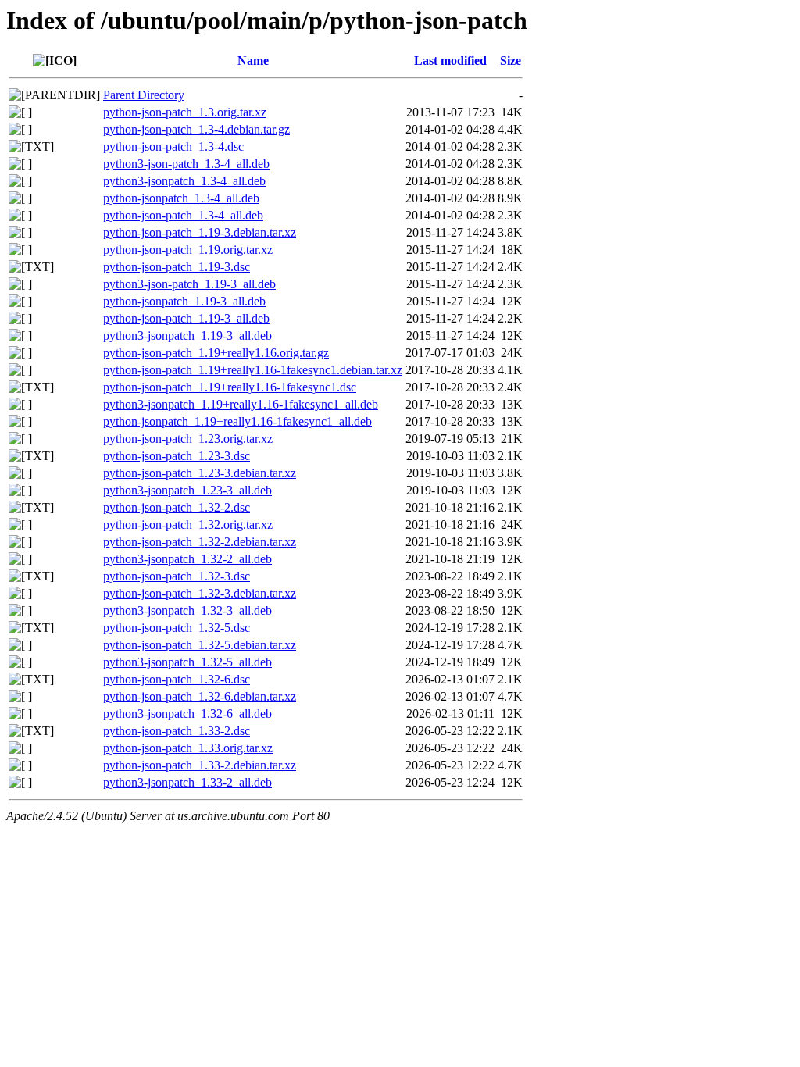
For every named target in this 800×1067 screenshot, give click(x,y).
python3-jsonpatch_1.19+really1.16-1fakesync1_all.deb (240, 404)
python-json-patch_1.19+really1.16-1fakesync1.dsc (229, 387)
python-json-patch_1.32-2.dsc (176, 507)
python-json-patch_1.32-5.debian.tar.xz (199, 644)
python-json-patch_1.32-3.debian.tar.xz (199, 593)
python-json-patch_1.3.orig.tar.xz (184, 112)
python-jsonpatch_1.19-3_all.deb (184, 301)
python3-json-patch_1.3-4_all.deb (186, 163)
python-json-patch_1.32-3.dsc (176, 576)
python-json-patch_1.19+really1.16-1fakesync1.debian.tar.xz (252, 369)
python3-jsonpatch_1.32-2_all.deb (187, 559)
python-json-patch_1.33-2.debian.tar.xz (199, 765)
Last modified (450, 60)
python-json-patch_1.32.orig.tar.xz (188, 524)
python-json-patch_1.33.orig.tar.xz (188, 748)
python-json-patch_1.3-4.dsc (173, 146)
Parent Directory (143, 95)
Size (510, 60)
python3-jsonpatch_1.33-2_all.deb (187, 782)
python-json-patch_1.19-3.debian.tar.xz (199, 232)
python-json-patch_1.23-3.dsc (176, 455)
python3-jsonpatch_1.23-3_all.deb (187, 490)
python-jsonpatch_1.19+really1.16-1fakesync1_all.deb (237, 421)
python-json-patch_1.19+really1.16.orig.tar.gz (216, 352)
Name (253, 60)
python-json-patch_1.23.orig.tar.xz (188, 438)
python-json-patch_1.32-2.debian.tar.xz (199, 541)
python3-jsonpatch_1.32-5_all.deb (187, 662)
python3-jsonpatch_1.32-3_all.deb (187, 610)
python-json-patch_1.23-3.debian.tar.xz (199, 473)
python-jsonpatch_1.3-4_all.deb (181, 198)
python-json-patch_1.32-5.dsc (176, 627)
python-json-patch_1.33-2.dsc (176, 730)
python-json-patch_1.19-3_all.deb (186, 318)
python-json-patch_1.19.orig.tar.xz (188, 249)
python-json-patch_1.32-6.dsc (176, 679)
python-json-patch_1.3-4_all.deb (183, 215)
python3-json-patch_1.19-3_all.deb (189, 284)
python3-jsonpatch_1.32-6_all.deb (187, 713)
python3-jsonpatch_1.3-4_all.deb (184, 180)
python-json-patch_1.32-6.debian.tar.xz (199, 696)
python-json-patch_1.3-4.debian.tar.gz (196, 129)
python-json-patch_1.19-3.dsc (176, 266)
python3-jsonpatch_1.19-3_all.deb (187, 335)
